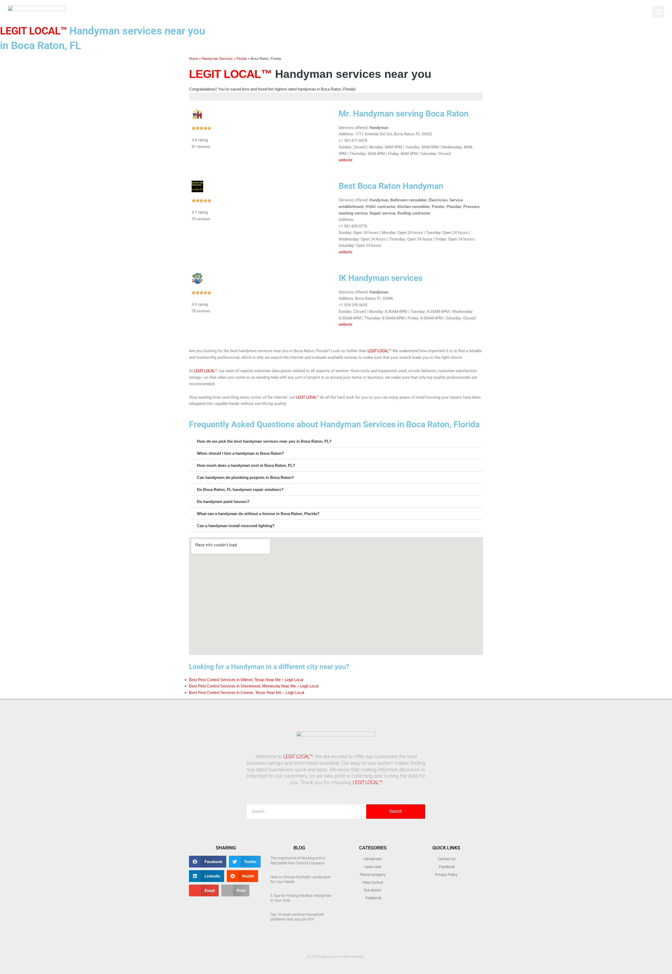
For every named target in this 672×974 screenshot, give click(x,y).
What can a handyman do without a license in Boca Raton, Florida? (258, 513)
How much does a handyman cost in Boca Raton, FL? (246, 465)
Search (395, 811)
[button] (658, 12)
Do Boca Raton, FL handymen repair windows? (240, 489)
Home (193, 59)
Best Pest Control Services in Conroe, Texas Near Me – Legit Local (246, 692)
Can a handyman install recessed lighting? (236, 525)
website (345, 160)
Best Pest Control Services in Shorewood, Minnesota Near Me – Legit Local (253, 686)
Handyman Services (217, 59)
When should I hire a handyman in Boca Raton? (240, 453)
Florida (242, 59)
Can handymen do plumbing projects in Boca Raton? (245, 477)
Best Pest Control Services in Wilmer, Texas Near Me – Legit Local (246, 679)
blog (299, 847)
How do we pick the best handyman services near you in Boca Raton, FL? (264, 441)
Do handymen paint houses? (223, 501)
